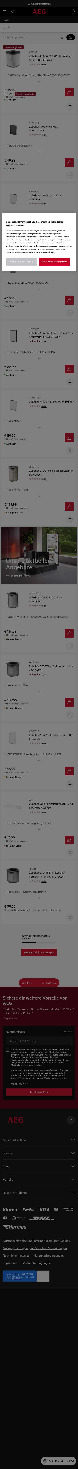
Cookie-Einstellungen (21, 262)
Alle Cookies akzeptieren (54, 262)
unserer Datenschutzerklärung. (41, 252)
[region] (39, 242)
